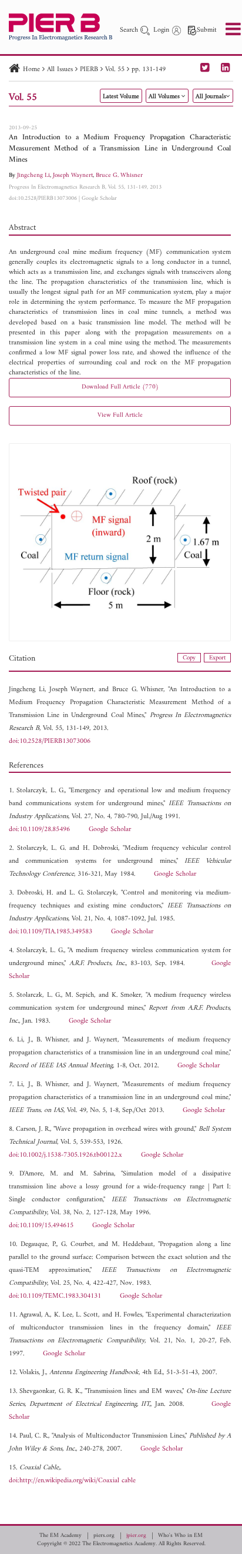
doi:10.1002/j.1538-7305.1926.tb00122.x (65, 1155)
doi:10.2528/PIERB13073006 (43, 198)
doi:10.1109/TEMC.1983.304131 (55, 1296)
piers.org (104, 1536)
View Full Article (120, 415)
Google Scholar (99, 198)
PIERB (89, 69)
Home (31, 69)
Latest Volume (121, 96)
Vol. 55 (115, 69)
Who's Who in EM (180, 1536)
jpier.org (136, 1536)
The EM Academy (60, 1536)
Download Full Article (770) (120, 387)
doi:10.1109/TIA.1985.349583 (50, 932)
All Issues (60, 69)
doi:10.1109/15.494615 (41, 1226)
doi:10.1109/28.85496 (39, 829)
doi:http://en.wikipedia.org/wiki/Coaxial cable (72, 1481)
